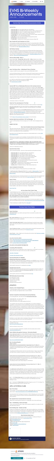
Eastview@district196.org (16, 419)
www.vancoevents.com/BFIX (16, 81)
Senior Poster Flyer (13, 188)
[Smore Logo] (14, 1)
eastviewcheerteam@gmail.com (15, 330)
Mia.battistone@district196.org (24, 46)
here (41, 104)
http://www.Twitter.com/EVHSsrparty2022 (19, 242)
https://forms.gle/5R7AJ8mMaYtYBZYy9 (21, 55)
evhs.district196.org (16, 420)
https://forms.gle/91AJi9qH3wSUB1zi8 (16, 324)
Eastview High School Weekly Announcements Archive (27, 23)
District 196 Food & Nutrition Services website (21, 116)
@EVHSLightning (15, 425)
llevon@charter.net (13, 214)
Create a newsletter (17, 458)
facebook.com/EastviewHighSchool (20, 424)
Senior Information (30, 177)
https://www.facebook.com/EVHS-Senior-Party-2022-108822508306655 (25, 240)
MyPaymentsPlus (36, 171)
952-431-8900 (14, 422)
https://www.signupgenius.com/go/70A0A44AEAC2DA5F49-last (27, 391)
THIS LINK (28, 202)
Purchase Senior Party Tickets (27, 207)
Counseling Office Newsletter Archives (16, 255)
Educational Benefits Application (19, 112)
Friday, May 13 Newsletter (14, 253)
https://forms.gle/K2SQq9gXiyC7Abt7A (16, 339)
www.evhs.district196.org (27, 418)
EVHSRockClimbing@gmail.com (22, 412)
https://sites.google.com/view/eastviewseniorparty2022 (34, 200)
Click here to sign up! (29, 229)
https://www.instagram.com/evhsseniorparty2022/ (22, 241)
